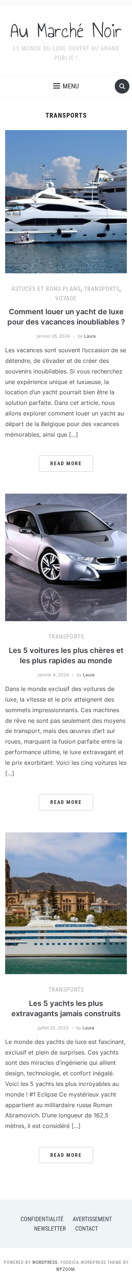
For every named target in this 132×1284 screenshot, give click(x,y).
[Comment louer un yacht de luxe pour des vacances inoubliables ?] (65, 201)
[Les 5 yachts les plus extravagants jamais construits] (65, 902)
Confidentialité (42, 1219)
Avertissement (92, 1219)
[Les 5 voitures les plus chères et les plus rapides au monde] (65, 557)
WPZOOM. (66, 1269)
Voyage (66, 298)
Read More (66, 463)
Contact (86, 1228)
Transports (102, 288)
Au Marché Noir (66, 30)
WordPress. (45, 1262)
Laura (90, 336)
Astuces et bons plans (46, 288)
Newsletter (50, 1228)
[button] (66, 86)
